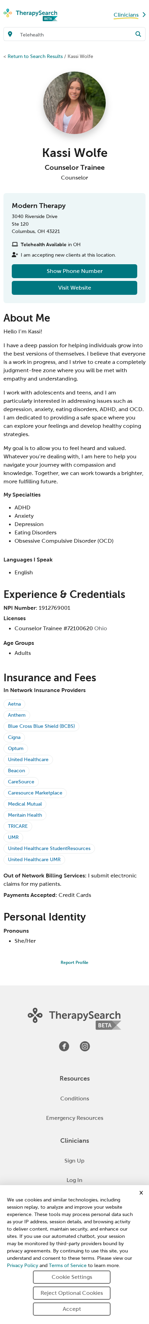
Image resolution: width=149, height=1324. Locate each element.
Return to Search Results (35, 56)
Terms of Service (68, 1265)
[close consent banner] (141, 1192)
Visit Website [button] (74, 288)
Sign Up (74, 1161)
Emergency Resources (74, 1118)
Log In (74, 1180)
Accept (72, 1309)
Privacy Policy (22, 1265)
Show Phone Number (75, 271)
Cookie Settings (72, 1277)
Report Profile (74, 962)
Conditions (74, 1098)
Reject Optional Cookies (72, 1293)
